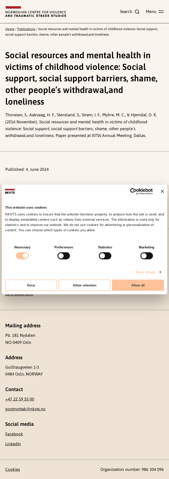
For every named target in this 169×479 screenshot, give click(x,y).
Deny (31, 285)
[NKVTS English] (35, 11)
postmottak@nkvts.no (25, 408)
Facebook (14, 434)
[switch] (63, 255)
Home (9, 29)
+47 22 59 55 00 (19, 399)
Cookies (12, 469)
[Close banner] (162, 191)
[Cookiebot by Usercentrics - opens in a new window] (133, 191)
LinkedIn (13, 443)
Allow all (138, 285)
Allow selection (84, 285)
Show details (145, 272)
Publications (26, 29)
